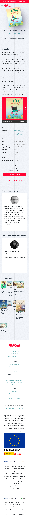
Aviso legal (14, 391)
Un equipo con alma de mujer (14, 369)
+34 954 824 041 (14, 351)
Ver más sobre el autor (11, 227)
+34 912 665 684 (14, 353)
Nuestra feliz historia (14, 366)
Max (10, 33)
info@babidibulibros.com (14, 356)
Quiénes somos (14, 364)
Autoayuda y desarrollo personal (20, 135)
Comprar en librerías (14, 180)
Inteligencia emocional (17, 131)
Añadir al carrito (14, 174)
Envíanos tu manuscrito (14, 378)
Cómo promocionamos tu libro (14, 382)
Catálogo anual (14, 371)
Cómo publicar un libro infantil (14, 380)
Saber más (25, 1)
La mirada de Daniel (20, 128)
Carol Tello (16, 33)
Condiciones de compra (14, 396)
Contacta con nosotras (14, 384)
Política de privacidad (14, 398)
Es (25, 5)
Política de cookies (14, 393)
